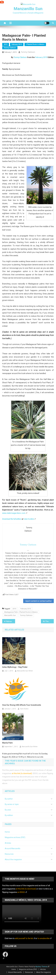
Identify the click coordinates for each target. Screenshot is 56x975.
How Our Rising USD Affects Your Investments (21, 705)
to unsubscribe (44, 938)
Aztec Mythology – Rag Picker (15, 667)
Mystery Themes (41, 967)
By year (8, 810)
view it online (29, 519)
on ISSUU (21, 892)
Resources (9, 854)
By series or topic (12, 804)
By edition (9, 815)
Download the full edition (11, 519)
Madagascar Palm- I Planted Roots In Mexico (21, 612)
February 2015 (17, 44)
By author (9, 799)
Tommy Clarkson (10, 48)
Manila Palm (7, 743)
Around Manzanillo (12, 848)
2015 (5, 44)
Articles (8, 843)
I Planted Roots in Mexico (35, 44)
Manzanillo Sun (28, 8)
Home (7, 832)
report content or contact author (38, 601)
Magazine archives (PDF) (15, 837)
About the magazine (13, 859)
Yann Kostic (24, 709)
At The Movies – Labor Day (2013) (48, 621)
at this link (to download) (22, 773)
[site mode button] (46, 23)
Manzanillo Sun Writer (25, 671)
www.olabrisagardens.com (13, 513)
